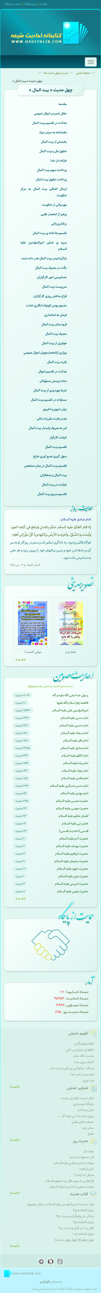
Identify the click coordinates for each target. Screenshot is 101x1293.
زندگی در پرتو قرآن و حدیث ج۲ (75, 1216)
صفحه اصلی (83, 73)
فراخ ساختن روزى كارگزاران (50, 296)
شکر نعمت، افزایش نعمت (77, 1098)
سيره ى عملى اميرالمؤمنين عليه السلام (43, 246)
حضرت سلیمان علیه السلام (71, 861)
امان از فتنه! (86, 1169)
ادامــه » (20, 659)
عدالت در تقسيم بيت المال (49, 123)
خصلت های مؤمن (82, 1121)
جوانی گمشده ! (32, 652)
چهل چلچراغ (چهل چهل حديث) (74, 1239)
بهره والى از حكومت (54, 204)
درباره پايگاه (30, 4)
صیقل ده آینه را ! (84, 1174)
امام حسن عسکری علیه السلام (69, 785)
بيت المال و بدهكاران (53, 475)
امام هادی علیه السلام (74, 778)
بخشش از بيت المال (54, 141)
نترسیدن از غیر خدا (82, 1074)
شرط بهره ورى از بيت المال (50, 390)
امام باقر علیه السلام (75, 740)
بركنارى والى (59, 223)
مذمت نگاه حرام (84, 1055)
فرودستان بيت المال (54, 324)
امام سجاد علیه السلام (74, 733)
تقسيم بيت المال (56, 446)
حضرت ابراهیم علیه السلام (71, 853)
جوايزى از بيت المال (54, 343)
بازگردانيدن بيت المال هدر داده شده (44, 258)
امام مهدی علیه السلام (74, 793)
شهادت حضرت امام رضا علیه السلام (72, 1186)
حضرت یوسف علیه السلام (72, 846)
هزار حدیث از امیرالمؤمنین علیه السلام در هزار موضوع (60, 1204)
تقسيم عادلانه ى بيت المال (50, 233)
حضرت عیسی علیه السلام (72, 800)
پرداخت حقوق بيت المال (51, 179)
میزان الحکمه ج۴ (83, 1210)
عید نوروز (88, 1080)
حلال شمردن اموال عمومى (50, 113)
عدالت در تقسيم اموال (52, 371)
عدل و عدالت (86, 1110)
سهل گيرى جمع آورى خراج (50, 456)
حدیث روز (80, 1141)
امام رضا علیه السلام (75, 763)
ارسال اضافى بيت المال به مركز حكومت (43, 192)
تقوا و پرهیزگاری (84, 1043)
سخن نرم (88, 1127)
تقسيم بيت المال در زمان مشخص (45, 465)
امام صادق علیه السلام (74, 748)
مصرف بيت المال (56, 333)
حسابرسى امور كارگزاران (52, 277)
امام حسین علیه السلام (74, 725)
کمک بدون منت (84, 1062)
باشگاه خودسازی (83, 1104)
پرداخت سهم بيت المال (52, 170)
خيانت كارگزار (58, 437)
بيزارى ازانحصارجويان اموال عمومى (45, 352)
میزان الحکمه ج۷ (83, 1222)
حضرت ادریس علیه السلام (71, 883)
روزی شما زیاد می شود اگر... (76, 1115)
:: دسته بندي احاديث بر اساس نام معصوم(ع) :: (50, 686)
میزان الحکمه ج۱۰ (83, 1233)
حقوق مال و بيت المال (53, 151)
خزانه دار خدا (58, 160)
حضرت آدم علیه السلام (73, 838)
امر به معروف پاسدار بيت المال (48, 428)
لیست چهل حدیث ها (56, 73)
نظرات (43, 4)
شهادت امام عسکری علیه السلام (74, 1163)
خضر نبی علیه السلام (75, 823)
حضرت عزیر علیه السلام (73, 876)
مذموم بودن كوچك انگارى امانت (46, 305)
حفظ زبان (70, 652)
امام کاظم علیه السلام (74, 755)
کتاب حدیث (79, 1194)
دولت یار (88, 1151)
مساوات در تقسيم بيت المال (49, 399)
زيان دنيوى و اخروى (55, 409)
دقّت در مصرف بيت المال (51, 267)
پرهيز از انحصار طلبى (54, 214)
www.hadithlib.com (26, 1273)
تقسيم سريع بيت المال (52, 494)
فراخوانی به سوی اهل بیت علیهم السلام (69, 1180)
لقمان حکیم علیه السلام (73, 815)
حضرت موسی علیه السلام (72, 808)
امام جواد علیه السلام (75, 770)
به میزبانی (51, 1281)
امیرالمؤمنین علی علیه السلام (70, 710)
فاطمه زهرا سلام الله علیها (72, 702)
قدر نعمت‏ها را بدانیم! (81, 1157)
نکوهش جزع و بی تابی (80, 1049)
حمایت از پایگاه (13, 4)
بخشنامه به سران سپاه (53, 132)
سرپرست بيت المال (54, 286)
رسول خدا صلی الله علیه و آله (70, 695)
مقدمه (62, 104)
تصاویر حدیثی (77, 1088)
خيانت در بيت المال (54, 484)
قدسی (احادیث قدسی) (73, 831)
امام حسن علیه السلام (74, 717)
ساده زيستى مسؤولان (53, 381)
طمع (91, 1133)
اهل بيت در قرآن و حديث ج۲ (76, 1228)
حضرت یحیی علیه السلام (72, 891)
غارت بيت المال (57, 362)
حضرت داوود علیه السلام (72, 868)
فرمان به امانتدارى (55, 315)
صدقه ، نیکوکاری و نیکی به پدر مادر (72, 1068)
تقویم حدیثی (78, 1033)
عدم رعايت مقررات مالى (52, 418)
